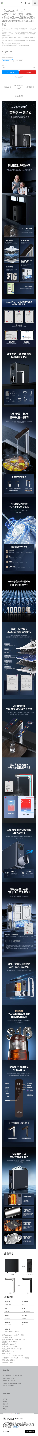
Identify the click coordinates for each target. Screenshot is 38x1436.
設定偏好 (6, 1431)
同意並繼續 (30, 1431)
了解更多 (16, 1427)
